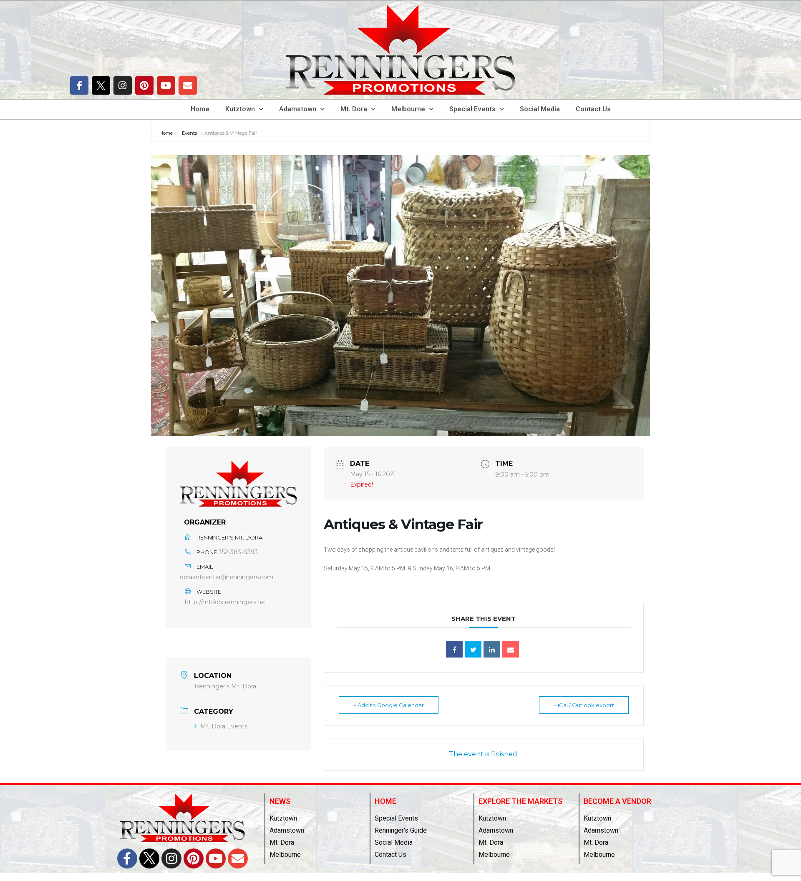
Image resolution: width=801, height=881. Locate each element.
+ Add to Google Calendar (388, 705)
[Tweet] (473, 649)
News (280, 801)
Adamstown (297, 109)
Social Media (540, 109)
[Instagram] (122, 85)
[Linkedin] (492, 649)
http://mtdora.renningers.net (226, 602)
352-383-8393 (238, 552)
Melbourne (408, 109)
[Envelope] (188, 85)
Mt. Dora (353, 109)
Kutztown (240, 109)
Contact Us (593, 109)
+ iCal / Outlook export (584, 705)
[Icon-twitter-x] (101, 85)
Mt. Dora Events (223, 726)
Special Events (472, 109)
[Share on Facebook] (454, 649)
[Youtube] (166, 85)
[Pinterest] (144, 85)
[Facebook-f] (79, 85)
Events (189, 133)
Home (200, 109)
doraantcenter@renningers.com (226, 577)
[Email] (510, 649)
